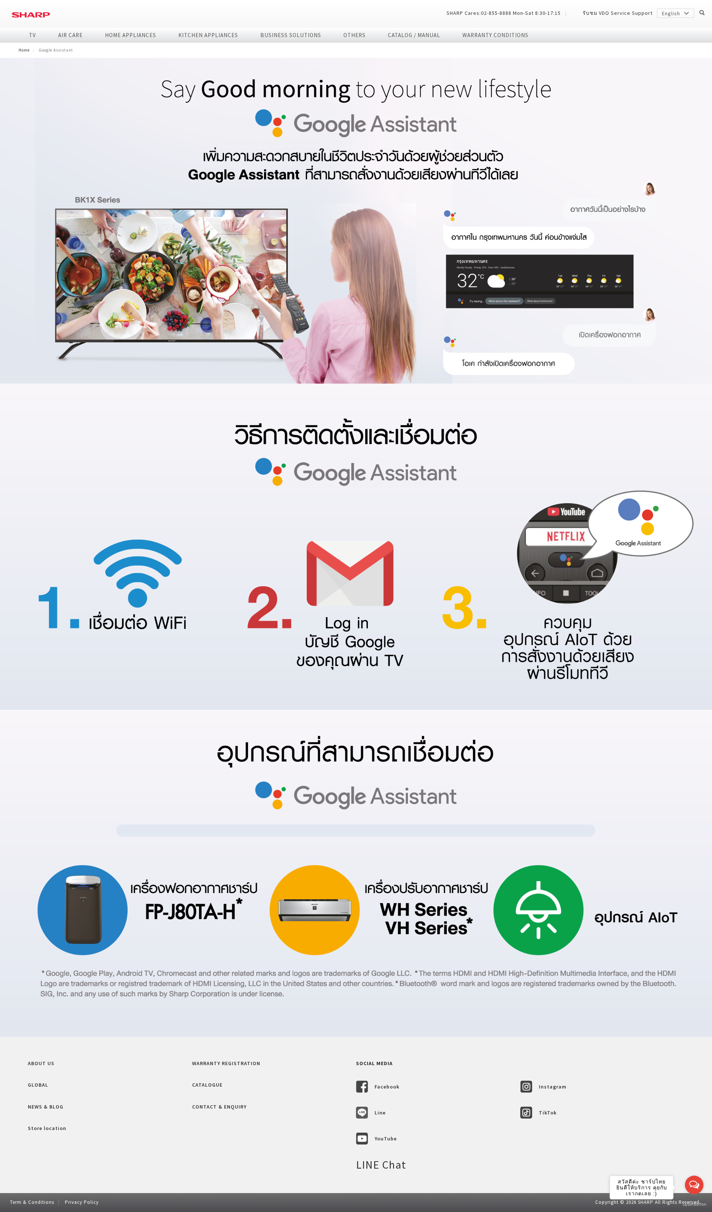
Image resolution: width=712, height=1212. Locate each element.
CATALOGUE (207, 1084)
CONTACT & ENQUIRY (219, 1106)
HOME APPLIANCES (130, 35)
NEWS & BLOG (45, 1106)
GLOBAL (38, 1084)
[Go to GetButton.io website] (694, 1204)
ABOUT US (41, 1063)
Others (354, 35)
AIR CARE (70, 35)
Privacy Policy (82, 1202)
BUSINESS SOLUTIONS (290, 35)
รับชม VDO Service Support (618, 13)
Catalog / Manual (414, 35)
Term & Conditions (32, 1202)
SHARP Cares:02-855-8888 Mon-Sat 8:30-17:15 (503, 13)
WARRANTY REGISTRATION (226, 1063)
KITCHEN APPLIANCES (208, 35)
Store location (47, 1128)
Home (24, 50)
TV (32, 35)
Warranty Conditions (495, 35)
